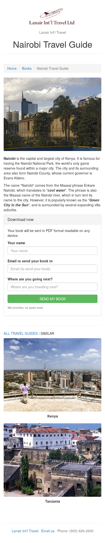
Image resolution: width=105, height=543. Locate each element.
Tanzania (52, 501)
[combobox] (52, 287)
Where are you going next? (30, 279)
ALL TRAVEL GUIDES (21, 333)
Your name (16, 242)
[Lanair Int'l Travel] (52, 17)
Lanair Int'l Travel (25, 530)
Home (12, 68)
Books (27, 68)
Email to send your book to (30, 260)
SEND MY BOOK (53, 298)
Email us (47, 530)
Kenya (52, 416)
